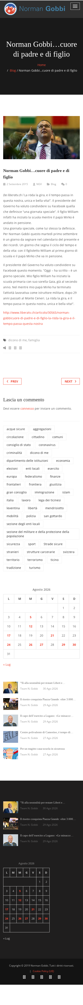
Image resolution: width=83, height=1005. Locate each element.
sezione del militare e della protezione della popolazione (38, 534)
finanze (55, 476)
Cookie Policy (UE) (43, 971)
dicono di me (17, 340)
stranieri (13, 552)
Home (41, 65)
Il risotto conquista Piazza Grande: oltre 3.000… (48, 699)
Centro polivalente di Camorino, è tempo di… (46, 732)
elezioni (12, 468)
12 (30, 626)
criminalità (14, 453)
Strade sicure (53, 544)
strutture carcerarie (41, 552)
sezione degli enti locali (23, 524)
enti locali (33, 468)
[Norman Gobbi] (35, 8)
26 (30, 645)
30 (74, 645)
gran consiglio (17, 492)
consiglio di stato (19, 445)
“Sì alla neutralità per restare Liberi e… (42, 682)
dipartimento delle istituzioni (27, 461)
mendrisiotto (54, 508)
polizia (31, 516)
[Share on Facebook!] (10, 348)
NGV (39, 184)
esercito (53, 468)
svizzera (68, 552)
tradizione (14, 568)
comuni (57, 437)
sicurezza (13, 544)
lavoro (26, 500)
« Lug (7, 664)
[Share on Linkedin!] (20, 348)
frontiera (35, 484)
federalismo (33, 476)
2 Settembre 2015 (17, 184)
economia (63, 461)
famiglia (34, 340)
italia (10, 500)
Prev (14, 381)
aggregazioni (42, 429)
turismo (34, 568)
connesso (27, 408)
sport (32, 544)
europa (12, 476)
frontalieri (14, 484)
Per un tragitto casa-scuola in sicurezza (42, 748)
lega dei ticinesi (50, 500)
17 (8, 635)
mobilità (12, 516)
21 (52, 635)
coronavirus (47, 445)
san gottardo (53, 516)
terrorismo (35, 560)
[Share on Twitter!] (15, 348)
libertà (32, 508)
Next (68, 381)
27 (41, 645)
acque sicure (16, 429)
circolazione (15, 437)
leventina (13, 508)
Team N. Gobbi (29, 688)
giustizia (56, 484)
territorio (13, 560)
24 (8, 645)
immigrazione (44, 492)
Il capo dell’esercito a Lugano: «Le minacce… (46, 715)
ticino (55, 560)
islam (66, 492)
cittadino (38, 437)
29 (63, 645)
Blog (13, 70)
